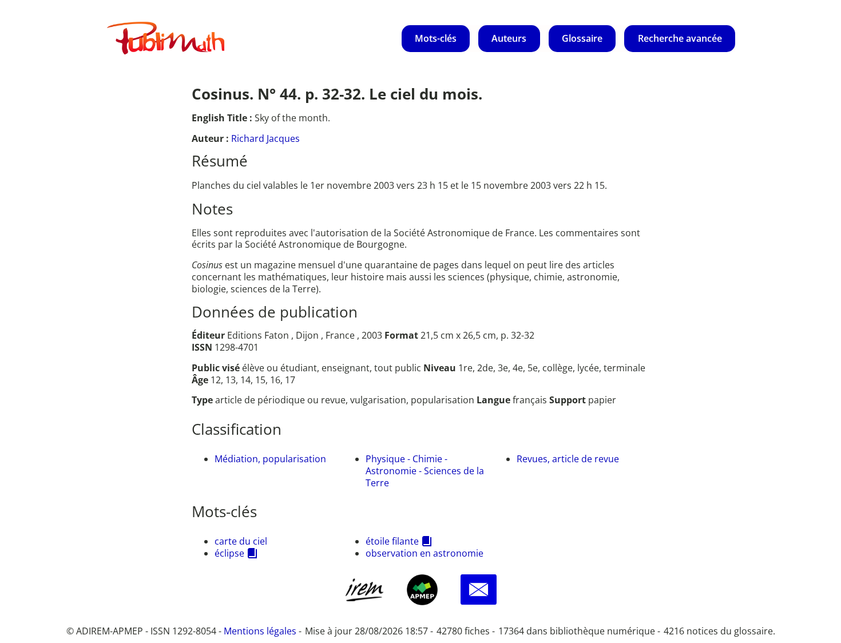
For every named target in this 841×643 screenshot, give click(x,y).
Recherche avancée (680, 38)
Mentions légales (260, 631)
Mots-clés (436, 38)
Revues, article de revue (568, 459)
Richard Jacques (265, 138)
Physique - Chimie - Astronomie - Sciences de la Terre (425, 471)
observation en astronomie (424, 553)
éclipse (229, 553)
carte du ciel (241, 541)
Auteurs (508, 38)
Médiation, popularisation (270, 459)
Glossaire (582, 38)
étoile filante (392, 541)
